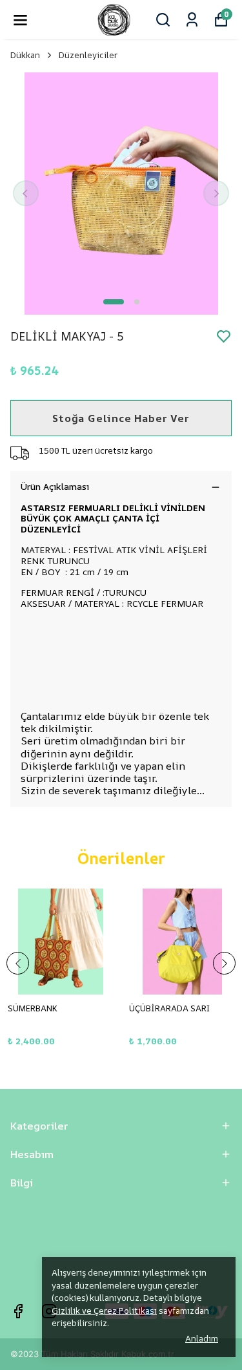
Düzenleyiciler (88, 55)
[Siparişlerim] (192, 20)
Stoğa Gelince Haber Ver (120, 418)
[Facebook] (18, 1311)
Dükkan (25, 55)
